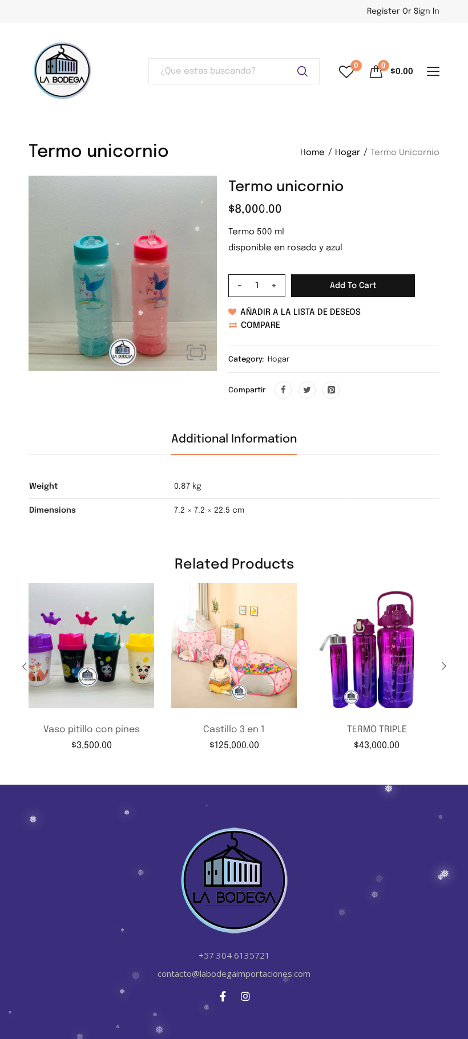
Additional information (234, 439)
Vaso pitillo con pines (91, 729)
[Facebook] (283, 390)
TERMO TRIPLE (377, 729)
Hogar (347, 152)
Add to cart (353, 286)
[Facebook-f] (223, 996)
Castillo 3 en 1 (234, 729)
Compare (260, 325)
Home (312, 152)
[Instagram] (245, 996)
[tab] (234, 444)
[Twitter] (307, 390)
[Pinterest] (331, 390)
